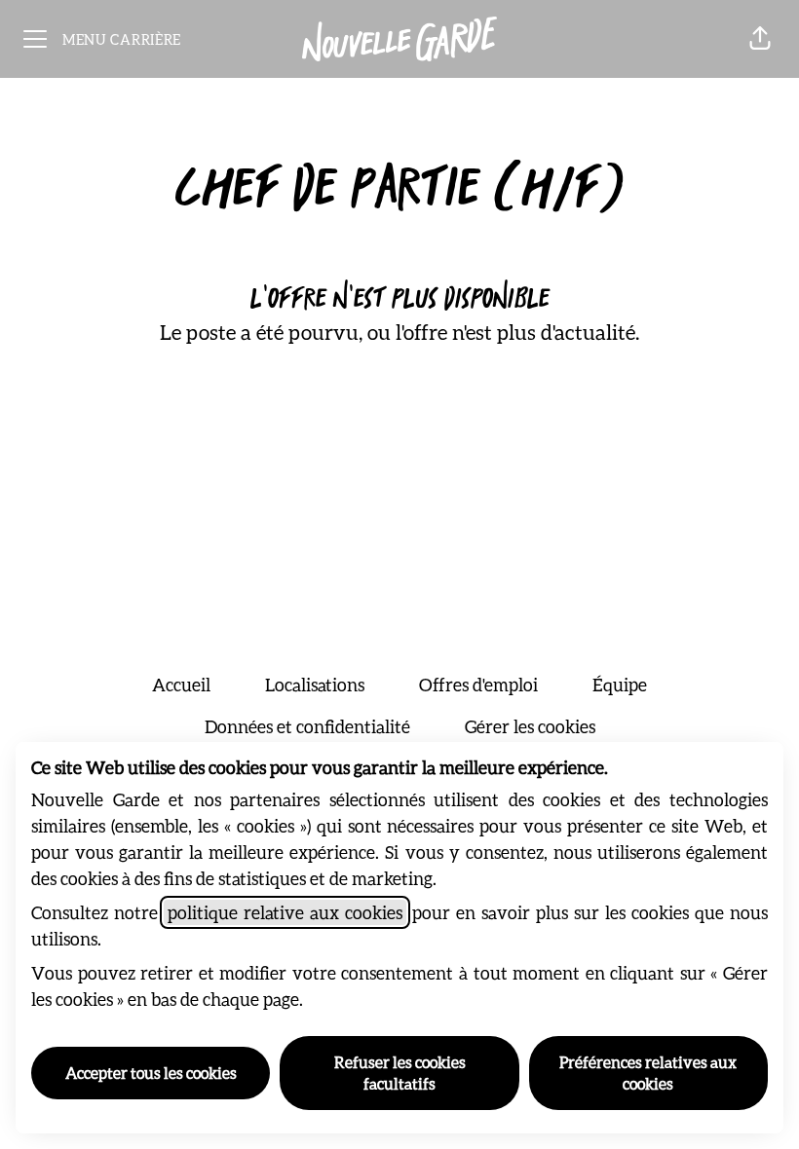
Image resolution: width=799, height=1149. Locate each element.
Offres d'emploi (478, 684)
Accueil (181, 684)
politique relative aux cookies (285, 912)
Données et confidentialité (307, 726)
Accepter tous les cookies (151, 1072)
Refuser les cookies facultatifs (400, 1073)
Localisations (314, 684)
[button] (760, 39)
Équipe (619, 684)
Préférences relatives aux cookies (648, 1073)
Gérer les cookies (530, 726)
